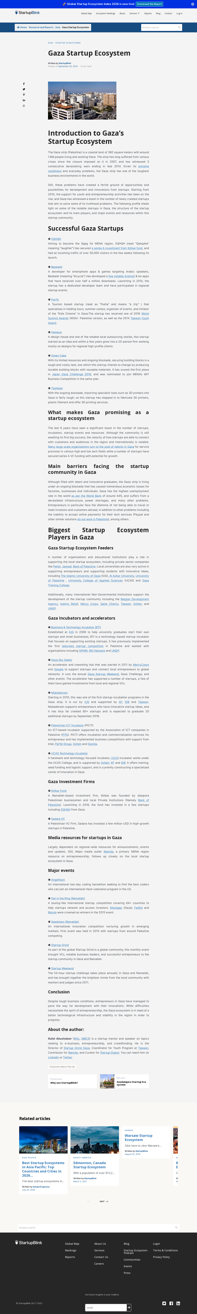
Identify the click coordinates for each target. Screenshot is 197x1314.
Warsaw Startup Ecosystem (138, 1137)
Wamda (108, 851)
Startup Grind (60, 945)
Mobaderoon (59, 692)
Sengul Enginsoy (41, 1186)
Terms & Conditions (165, 1250)
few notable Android (121, 276)
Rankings (70, 1250)
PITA (65, 734)
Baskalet (56, 267)
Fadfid (138, 907)
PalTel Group (63, 744)
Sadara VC (58, 818)
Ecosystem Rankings (105, 13)
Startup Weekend (62, 968)
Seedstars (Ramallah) (65, 921)
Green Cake (58, 355)
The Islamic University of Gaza (80, 576)
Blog (158, 13)
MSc (77, 1038)
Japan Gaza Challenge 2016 (71, 374)
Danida (92, 744)
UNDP (52, 608)
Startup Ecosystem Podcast (135, 1252)
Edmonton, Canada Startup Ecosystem (89, 1165)
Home (23, 27)
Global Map (86, 13)
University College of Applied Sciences (95, 580)
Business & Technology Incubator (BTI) (75, 627)
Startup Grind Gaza (77, 1048)
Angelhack (58, 879)
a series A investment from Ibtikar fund (117, 248)
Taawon (126, 604)
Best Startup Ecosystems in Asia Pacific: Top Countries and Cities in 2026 (43, 1169)
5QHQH (56, 239)
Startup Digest (109, 1052)
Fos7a (55, 299)
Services (133, 13)
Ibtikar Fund (58, 790)
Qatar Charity (109, 604)
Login (156, 1243)
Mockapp (116, 907)
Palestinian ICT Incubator (67, 725)
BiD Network (97, 650)
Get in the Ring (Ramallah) (68, 898)
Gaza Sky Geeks (61, 660)
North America (82, 1158)
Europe (129, 1130)
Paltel (57, 566)
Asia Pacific (29, 1158)
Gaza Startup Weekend (103, 674)
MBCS (85, 1038)
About (122, 13)
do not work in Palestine (92, 519)
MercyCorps (141, 664)
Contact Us (101, 1257)
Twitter (67, 1057)
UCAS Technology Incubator (69, 753)
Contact (168, 13)
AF (120, 702)
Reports (148, 13)
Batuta (52, 912)
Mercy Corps (89, 604)
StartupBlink (65, 63)
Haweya (56, 332)
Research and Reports (41, 27)
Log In (179, 13)
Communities (132, 1259)
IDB (127, 702)
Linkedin (53, 1057)
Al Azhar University (121, 576)
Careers (99, 1263)
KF (112, 762)
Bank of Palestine (84, 566)
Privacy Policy (161, 1257)
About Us (100, 1243)
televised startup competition (82, 646)
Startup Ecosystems (68, 43)
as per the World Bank (86, 496)
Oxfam (137, 604)
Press (127, 1273)
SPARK (83, 650)
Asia (57, 27)
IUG (71, 632)
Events (128, 1266)
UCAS (115, 758)
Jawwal (67, 566)
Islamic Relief (69, 604)
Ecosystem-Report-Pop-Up (62, 1067)
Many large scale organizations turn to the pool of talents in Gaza (91, 446)
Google (58, 669)
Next (102, 1201)
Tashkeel (57, 388)
